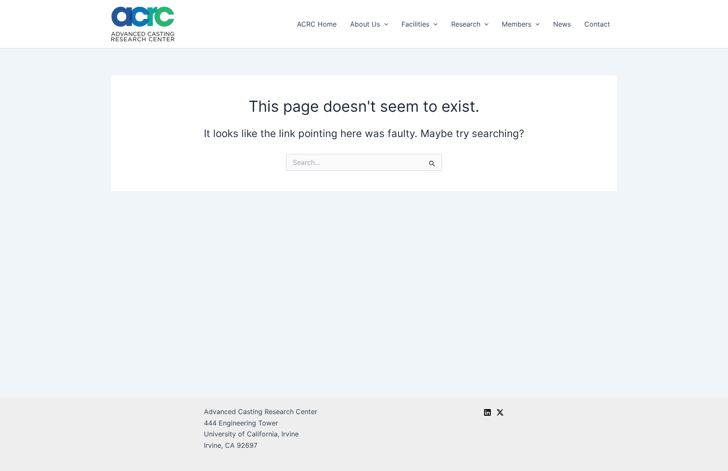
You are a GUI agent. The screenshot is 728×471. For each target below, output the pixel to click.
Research (465, 24)
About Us (365, 24)
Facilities (415, 24)
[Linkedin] (487, 412)
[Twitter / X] (500, 412)
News (562, 24)
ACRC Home (317, 24)
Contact (597, 24)
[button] (384, 24)
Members (516, 24)
